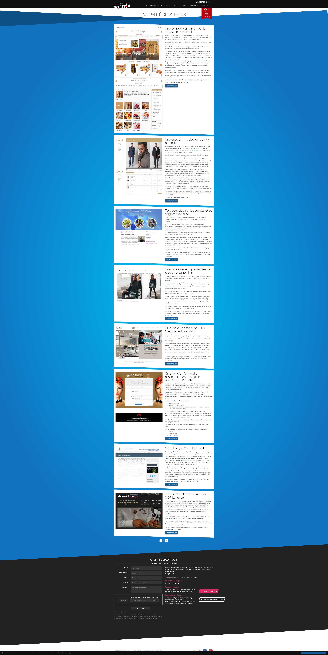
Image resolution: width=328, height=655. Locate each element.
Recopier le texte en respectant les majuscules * (144, 597)
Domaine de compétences (153, 5)
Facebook (205, 650)
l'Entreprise (183, 5)
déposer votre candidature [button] (212, 599)
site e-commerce (194, 150)
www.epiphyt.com (174, 217)
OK (313, 653)
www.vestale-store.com (171, 286)
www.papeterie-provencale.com (197, 60)
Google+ (211, 650)
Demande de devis (206, 5)
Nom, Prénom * (123, 573)
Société (126, 568)
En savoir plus (69, 653)
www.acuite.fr (175, 503)
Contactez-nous (194, 5)
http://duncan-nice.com (181, 161)
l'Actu (175, 5)
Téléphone (125, 582)
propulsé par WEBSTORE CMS (154, 650)
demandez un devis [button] (209, 591)
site (173, 161)
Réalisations (167, 5)
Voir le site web (171, 86)
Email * (126, 578)
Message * (125, 587)
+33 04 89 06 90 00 (204, 2)
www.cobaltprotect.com (189, 460)
